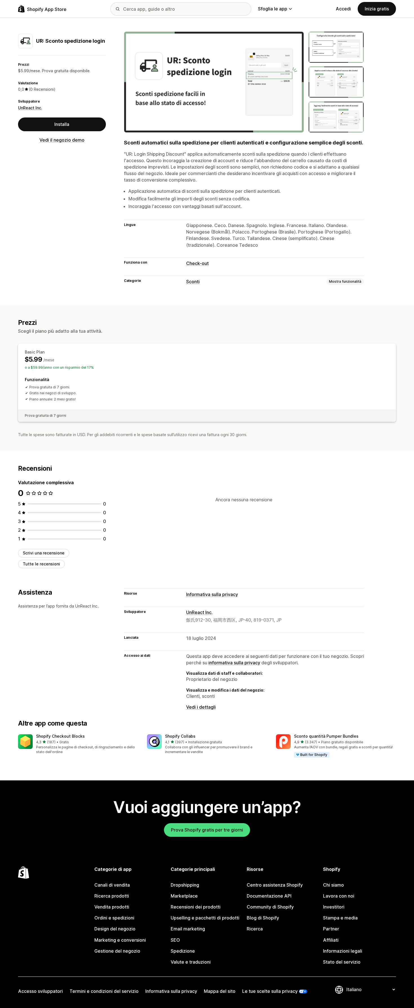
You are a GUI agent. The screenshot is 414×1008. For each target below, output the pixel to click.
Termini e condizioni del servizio (104, 991)
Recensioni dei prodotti (196, 907)
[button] (78, 744)
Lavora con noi (338, 896)
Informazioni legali (342, 951)
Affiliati (331, 940)
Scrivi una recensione (43, 553)
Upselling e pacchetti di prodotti (205, 918)
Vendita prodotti (111, 907)
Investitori (333, 907)
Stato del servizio (341, 962)
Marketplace (184, 896)
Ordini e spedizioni (114, 918)
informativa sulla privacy (234, 662)
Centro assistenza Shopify (275, 885)
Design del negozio (114, 929)
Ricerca (255, 929)
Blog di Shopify (263, 918)
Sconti (193, 281)
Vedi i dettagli (201, 707)
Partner (331, 929)
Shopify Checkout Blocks (60, 736)
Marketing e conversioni (120, 940)
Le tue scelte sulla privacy (270, 991)
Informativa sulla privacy (212, 594)
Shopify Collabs (180, 736)
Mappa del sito (219, 991)
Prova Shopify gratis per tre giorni (207, 830)
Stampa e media (340, 918)
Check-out (197, 263)
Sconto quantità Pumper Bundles (326, 736)
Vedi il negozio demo (61, 140)
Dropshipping (185, 885)
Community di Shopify (270, 907)
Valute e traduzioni (191, 962)
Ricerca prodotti (111, 896)
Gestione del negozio (117, 951)
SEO (175, 940)
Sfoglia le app (272, 9)
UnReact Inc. (30, 107)
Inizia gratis (377, 9)
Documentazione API (269, 896)
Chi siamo (333, 885)
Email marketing (188, 929)
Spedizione (183, 951)
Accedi (343, 9)
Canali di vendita (112, 885)
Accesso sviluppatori (40, 991)
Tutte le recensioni (41, 563)
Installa (61, 124)
